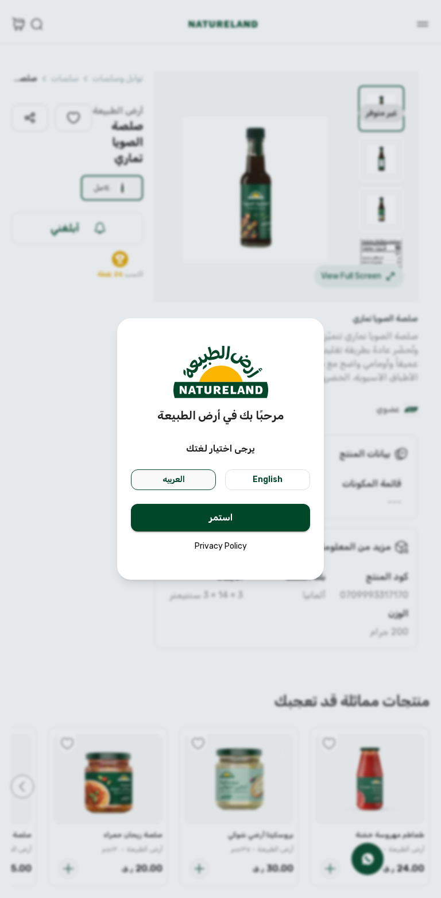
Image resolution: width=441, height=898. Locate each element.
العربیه (174, 479)
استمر (221, 517)
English (268, 479)
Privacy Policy (221, 546)
